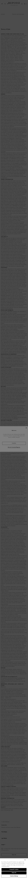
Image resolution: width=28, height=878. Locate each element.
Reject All (14, 872)
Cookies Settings (14, 876)
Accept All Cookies (14, 869)
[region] (14, 868)
